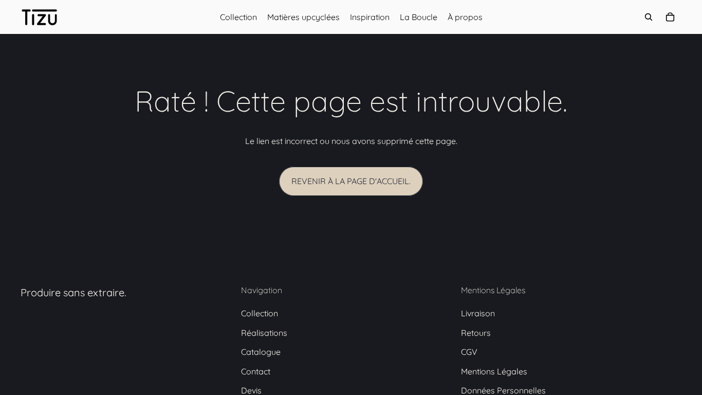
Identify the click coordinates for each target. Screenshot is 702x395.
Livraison (478, 313)
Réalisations (264, 333)
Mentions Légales (494, 371)
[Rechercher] (648, 17)
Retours (476, 333)
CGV (469, 352)
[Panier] (670, 17)
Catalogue (261, 352)
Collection (259, 313)
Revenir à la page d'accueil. (351, 181)
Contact (255, 371)
